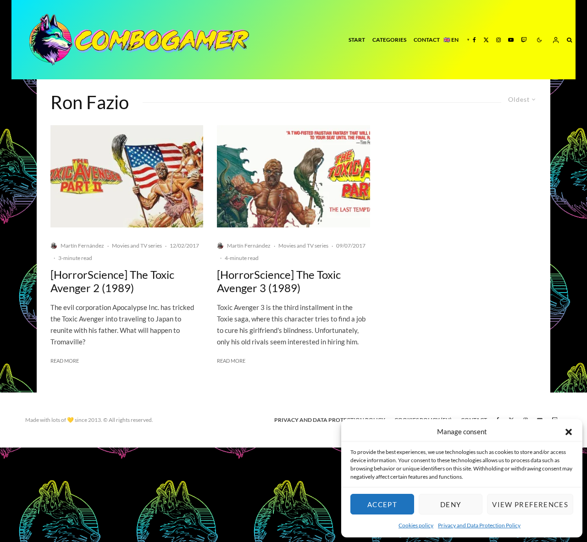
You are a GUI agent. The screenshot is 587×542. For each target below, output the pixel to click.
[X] (486, 39)
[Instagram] (498, 39)
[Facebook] (474, 39)
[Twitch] (523, 39)
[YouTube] (510, 39)
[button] (568, 432)
